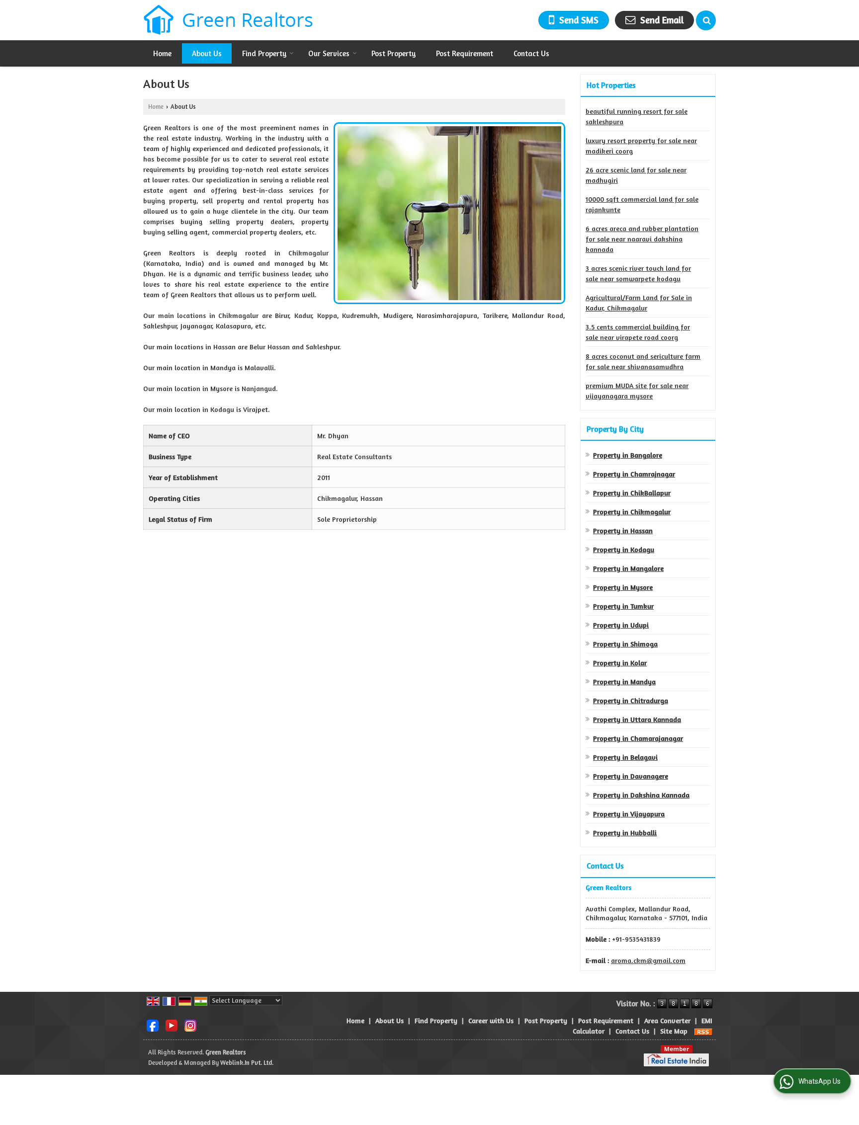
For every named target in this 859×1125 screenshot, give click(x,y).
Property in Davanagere (630, 776)
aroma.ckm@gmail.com (648, 960)
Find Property (264, 53)
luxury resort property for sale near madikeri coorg (641, 145)
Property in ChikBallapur (632, 492)
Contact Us (531, 53)
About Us (207, 53)
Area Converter (667, 1020)
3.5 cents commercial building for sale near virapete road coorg (638, 331)
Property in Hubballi (625, 832)
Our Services (328, 53)
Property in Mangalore (628, 568)
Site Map (673, 1031)
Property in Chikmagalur (632, 511)
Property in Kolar (620, 662)
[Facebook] (153, 1025)
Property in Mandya (624, 681)
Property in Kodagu (623, 549)
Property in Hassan (623, 530)
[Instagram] (190, 1025)
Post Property (393, 53)
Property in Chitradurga (630, 700)
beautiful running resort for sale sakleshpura (636, 116)
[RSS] (703, 1031)
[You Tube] (171, 1025)
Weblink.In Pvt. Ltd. (246, 1062)
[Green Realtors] (228, 20)
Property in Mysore (623, 587)
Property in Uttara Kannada (637, 719)
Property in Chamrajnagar (634, 474)
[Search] (706, 20)
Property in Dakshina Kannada (641, 795)
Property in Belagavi (625, 757)
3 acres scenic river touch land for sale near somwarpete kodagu (638, 273)
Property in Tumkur (623, 606)
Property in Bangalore (627, 455)
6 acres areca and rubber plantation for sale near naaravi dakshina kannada (642, 238)
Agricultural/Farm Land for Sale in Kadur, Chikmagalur (639, 302)
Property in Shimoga (625, 644)
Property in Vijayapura (629, 813)
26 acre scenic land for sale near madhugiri (636, 174)
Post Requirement (464, 53)
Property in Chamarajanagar (638, 738)
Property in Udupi (621, 625)
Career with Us (491, 1020)
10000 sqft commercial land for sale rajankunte (642, 204)
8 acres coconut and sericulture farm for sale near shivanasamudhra (643, 361)
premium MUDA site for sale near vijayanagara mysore (637, 390)
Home (162, 53)
